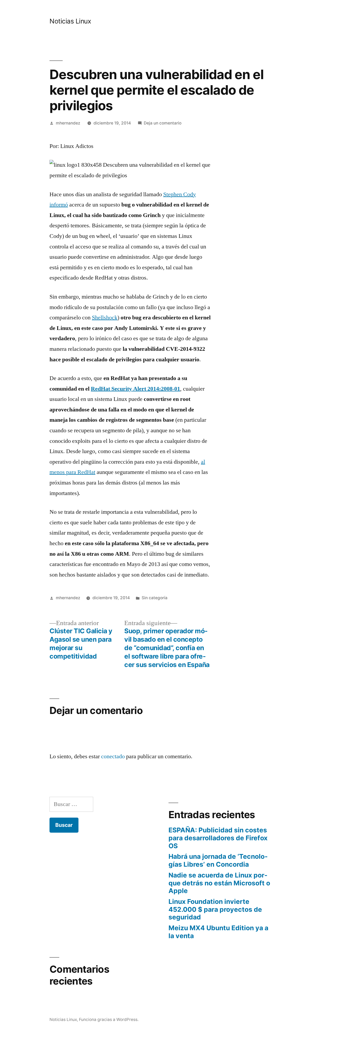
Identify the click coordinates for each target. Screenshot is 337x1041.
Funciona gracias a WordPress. (108, 1019)
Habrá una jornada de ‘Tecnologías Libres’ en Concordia (218, 860)
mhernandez (68, 123)
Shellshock (104, 317)
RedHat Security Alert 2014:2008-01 (135, 388)
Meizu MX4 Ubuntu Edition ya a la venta (218, 932)
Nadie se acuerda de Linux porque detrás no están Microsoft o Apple (219, 883)
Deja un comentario (162, 123)
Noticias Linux (70, 21)
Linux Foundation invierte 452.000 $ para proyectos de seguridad (215, 909)
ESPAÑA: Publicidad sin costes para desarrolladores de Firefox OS (217, 838)
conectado (113, 756)
